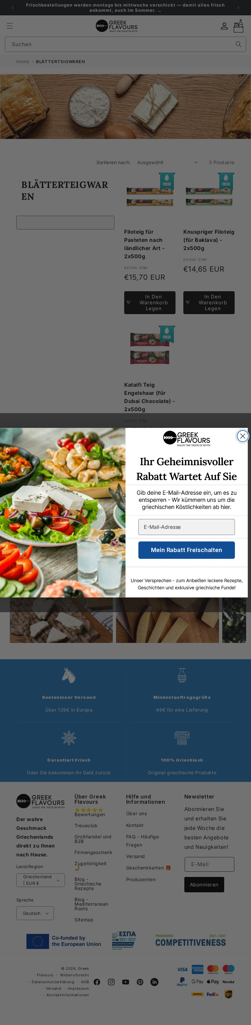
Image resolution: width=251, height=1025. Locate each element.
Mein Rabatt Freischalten (186, 549)
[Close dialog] (242, 436)
